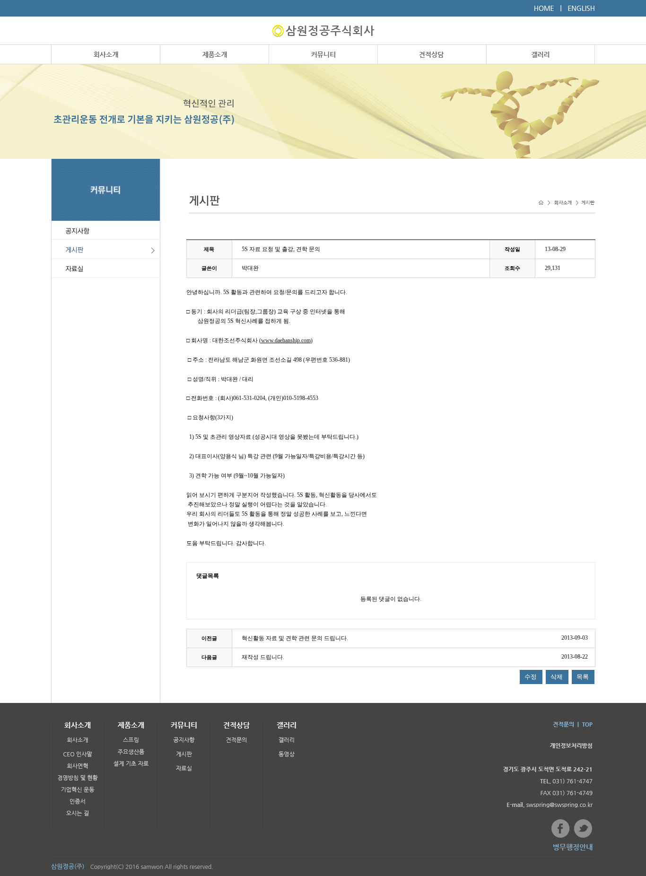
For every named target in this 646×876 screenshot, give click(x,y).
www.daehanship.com (286, 340)
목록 (582, 676)
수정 (530, 676)
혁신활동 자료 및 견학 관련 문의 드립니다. (295, 638)
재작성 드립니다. (263, 657)
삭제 (556, 676)
